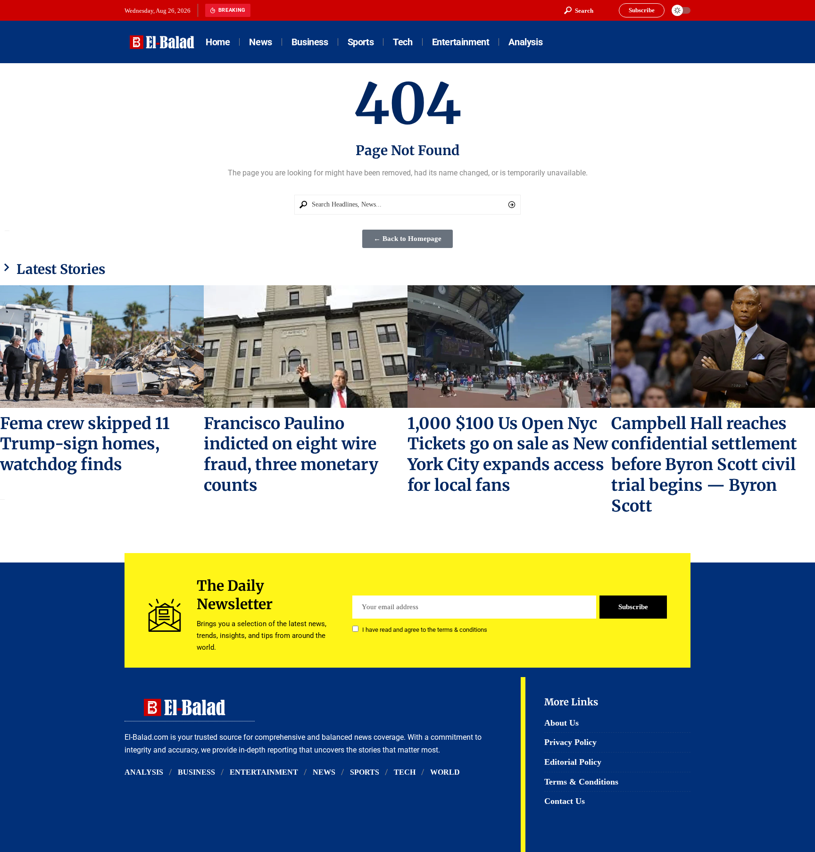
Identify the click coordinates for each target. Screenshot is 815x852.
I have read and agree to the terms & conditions (424, 629)
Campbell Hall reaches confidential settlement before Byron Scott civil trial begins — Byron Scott (704, 465)
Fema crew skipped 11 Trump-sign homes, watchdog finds (85, 444)
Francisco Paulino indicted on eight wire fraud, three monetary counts (291, 455)
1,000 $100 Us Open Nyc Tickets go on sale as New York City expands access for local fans (508, 455)
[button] (578, 10)
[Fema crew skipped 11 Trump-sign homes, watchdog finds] (102, 346)
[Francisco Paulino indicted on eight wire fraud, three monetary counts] (306, 346)
